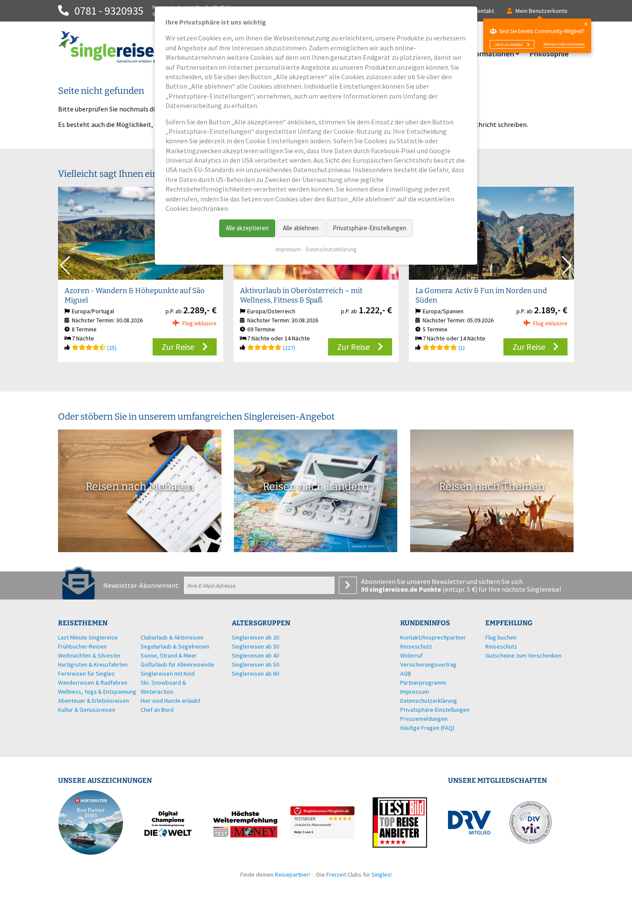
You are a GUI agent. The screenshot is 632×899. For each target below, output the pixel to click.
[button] (567, 265)
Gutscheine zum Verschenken (523, 655)
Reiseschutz (501, 646)
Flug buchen (500, 637)
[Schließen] (586, 24)
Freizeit (336, 874)
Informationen (490, 54)
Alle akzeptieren (247, 228)
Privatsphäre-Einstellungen (369, 228)
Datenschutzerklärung (331, 249)
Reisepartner (292, 874)
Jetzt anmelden (508, 44)
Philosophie (549, 54)
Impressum (288, 249)
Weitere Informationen (564, 44)
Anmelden (348, 585)
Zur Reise (178, 346)
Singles (380, 874)
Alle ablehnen (301, 228)
